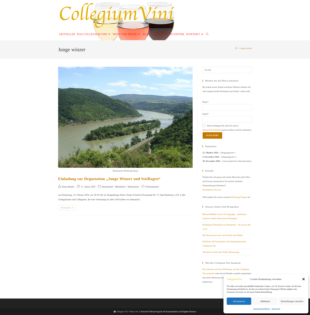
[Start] (236, 48)
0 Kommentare (152, 187)
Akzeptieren (239, 301)
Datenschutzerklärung (261, 309)
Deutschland (107, 187)
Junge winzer (246, 48)
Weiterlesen (68, 208)
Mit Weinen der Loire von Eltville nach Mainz (222, 235)
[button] (303, 279)
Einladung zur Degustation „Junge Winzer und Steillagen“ (109, 179)
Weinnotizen (133, 187)
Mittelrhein (120, 187)
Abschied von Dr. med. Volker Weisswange (220, 252)
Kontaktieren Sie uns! (211, 189)
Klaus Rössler (68, 187)
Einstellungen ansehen (292, 301)
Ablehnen (265, 301)
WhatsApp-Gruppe (239, 197)
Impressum (276, 309)
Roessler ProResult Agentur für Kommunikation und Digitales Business (168, 311)
